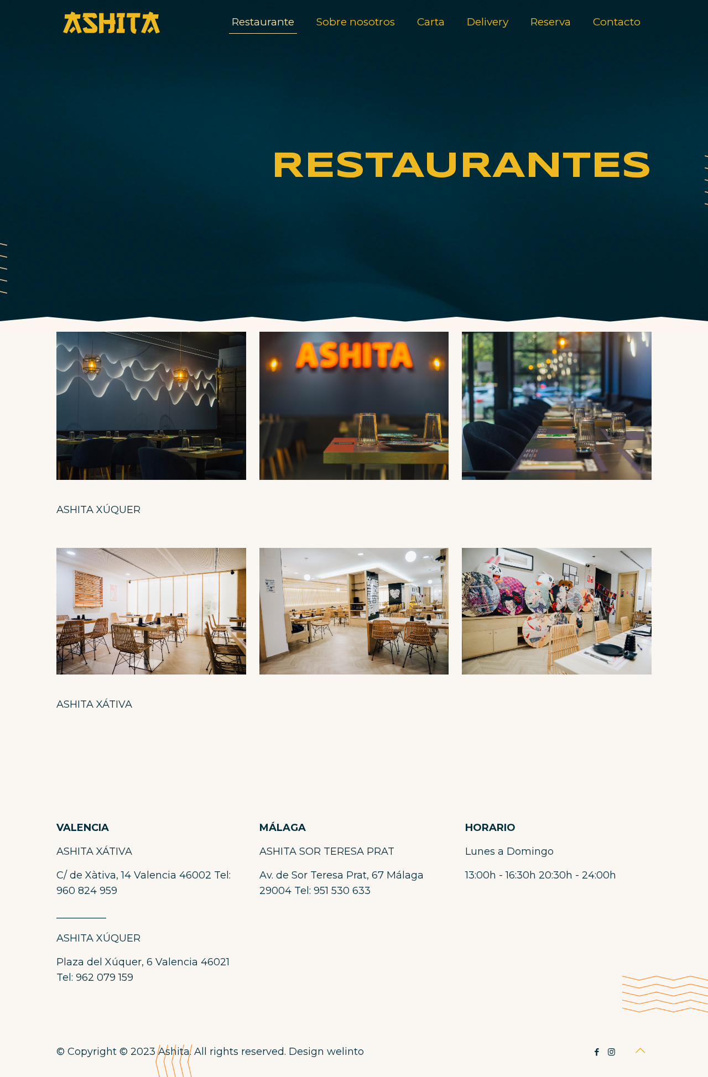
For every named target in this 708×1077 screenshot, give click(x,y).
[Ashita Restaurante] (111, 22)
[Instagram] (611, 1052)
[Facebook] (596, 1052)
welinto (345, 1051)
